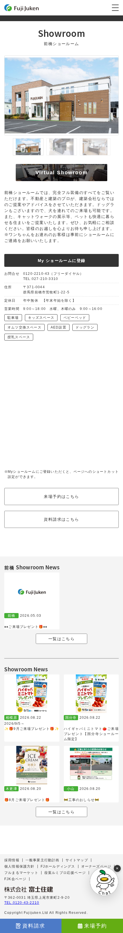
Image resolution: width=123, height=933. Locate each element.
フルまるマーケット (21, 872)
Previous (7, 147)
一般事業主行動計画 (42, 860)
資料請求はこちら (61, 519)
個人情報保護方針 (19, 866)
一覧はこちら (61, 638)
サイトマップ (77, 860)
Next (116, 147)
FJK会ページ (15, 879)
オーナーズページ (96, 866)
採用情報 (11, 860)
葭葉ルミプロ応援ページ (65, 872)
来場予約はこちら (61, 496)
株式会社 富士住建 (28, 889)
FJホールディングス (58, 866)
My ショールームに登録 (62, 260)
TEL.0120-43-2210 (21, 903)
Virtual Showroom (61, 172)
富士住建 (21, 7)
